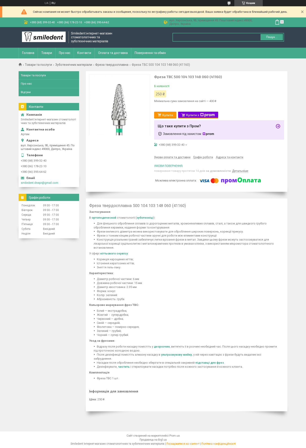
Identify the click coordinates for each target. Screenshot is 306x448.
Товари (46, 53)
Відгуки (26, 92)
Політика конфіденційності (218, 443)
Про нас (64, 53)
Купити (167, 115)
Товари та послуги (38, 64)
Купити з (192, 115)
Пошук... (272, 37)
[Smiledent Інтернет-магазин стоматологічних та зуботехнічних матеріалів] (44, 37)
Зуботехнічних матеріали (73, 64)
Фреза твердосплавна (111, 64)
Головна (28, 53)
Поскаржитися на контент (182, 443)
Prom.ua (174, 435)
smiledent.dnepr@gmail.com (39, 182)
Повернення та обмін (150, 53)
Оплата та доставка (113, 53)
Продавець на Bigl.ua (153, 439)
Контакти (84, 53)
